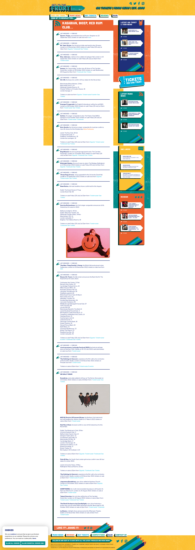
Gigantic (70, 49)
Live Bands (102, 544)
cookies (13, 534)
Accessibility (68, 544)
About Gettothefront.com (57, 544)
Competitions (98, 535)
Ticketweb (76, 49)
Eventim (94, 94)
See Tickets (84, 49)
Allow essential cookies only (33, 543)
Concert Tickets (89, 544)
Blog (115, 15)
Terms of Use (75, 544)
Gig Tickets (96, 544)
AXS (61, 269)
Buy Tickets (90, 15)
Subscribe (81, 544)
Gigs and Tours (58, 15)
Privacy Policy (109, 544)
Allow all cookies (13, 543)
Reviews (104, 15)
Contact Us (121, 535)
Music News (75, 15)
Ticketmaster (64, 60)
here (89, 37)
